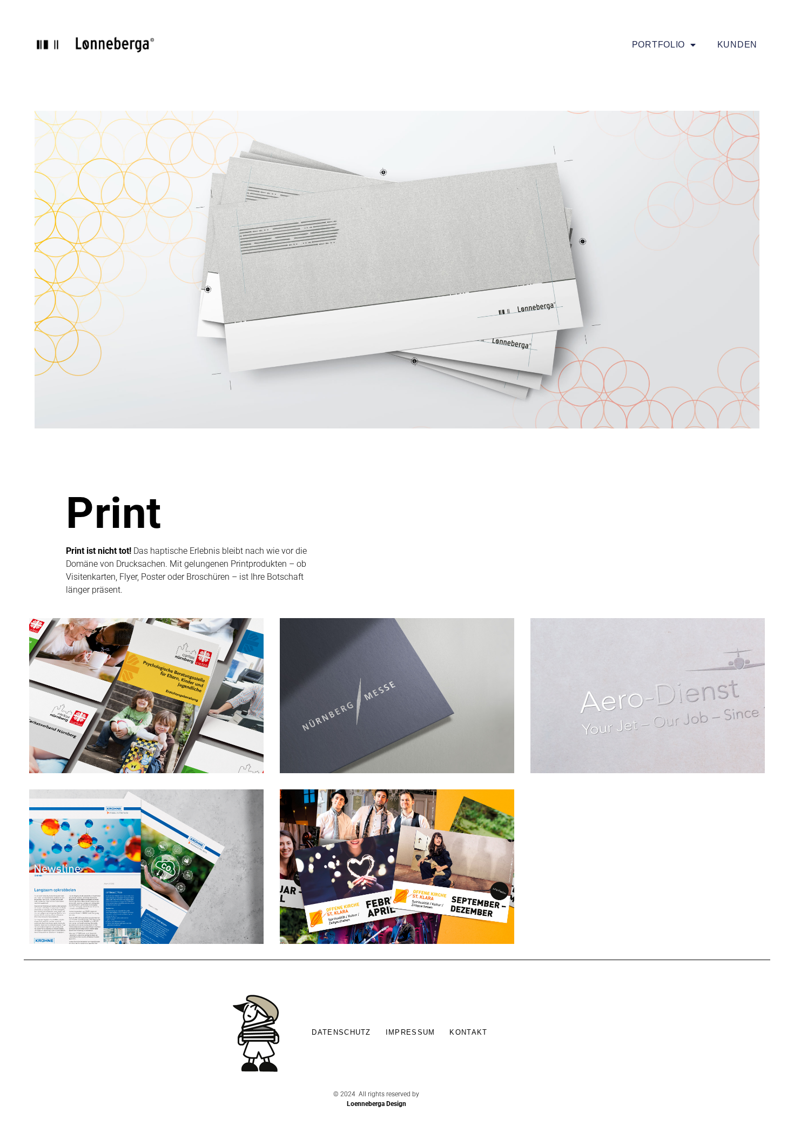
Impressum (410, 1032)
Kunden (737, 44)
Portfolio (658, 44)
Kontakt (468, 1032)
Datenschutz (341, 1032)
